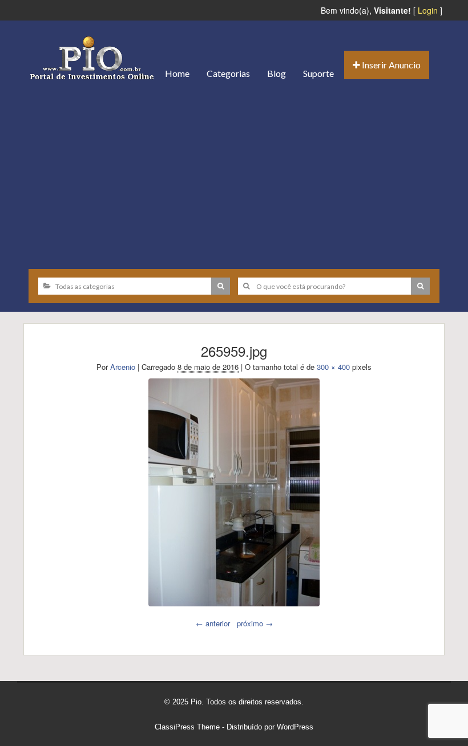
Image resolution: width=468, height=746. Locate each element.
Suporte (318, 73)
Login (428, 10)
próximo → (255, 623)
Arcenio (122, 366)
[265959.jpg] (234, 492)
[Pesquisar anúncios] (220, 286)
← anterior (213, 623)
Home (177, 73)
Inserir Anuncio (390, 64)
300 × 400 (333, 366)
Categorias (228, 73)
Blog (276, 73)
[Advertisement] (234, 175)
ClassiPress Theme (187, 727)
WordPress (295, 727)
